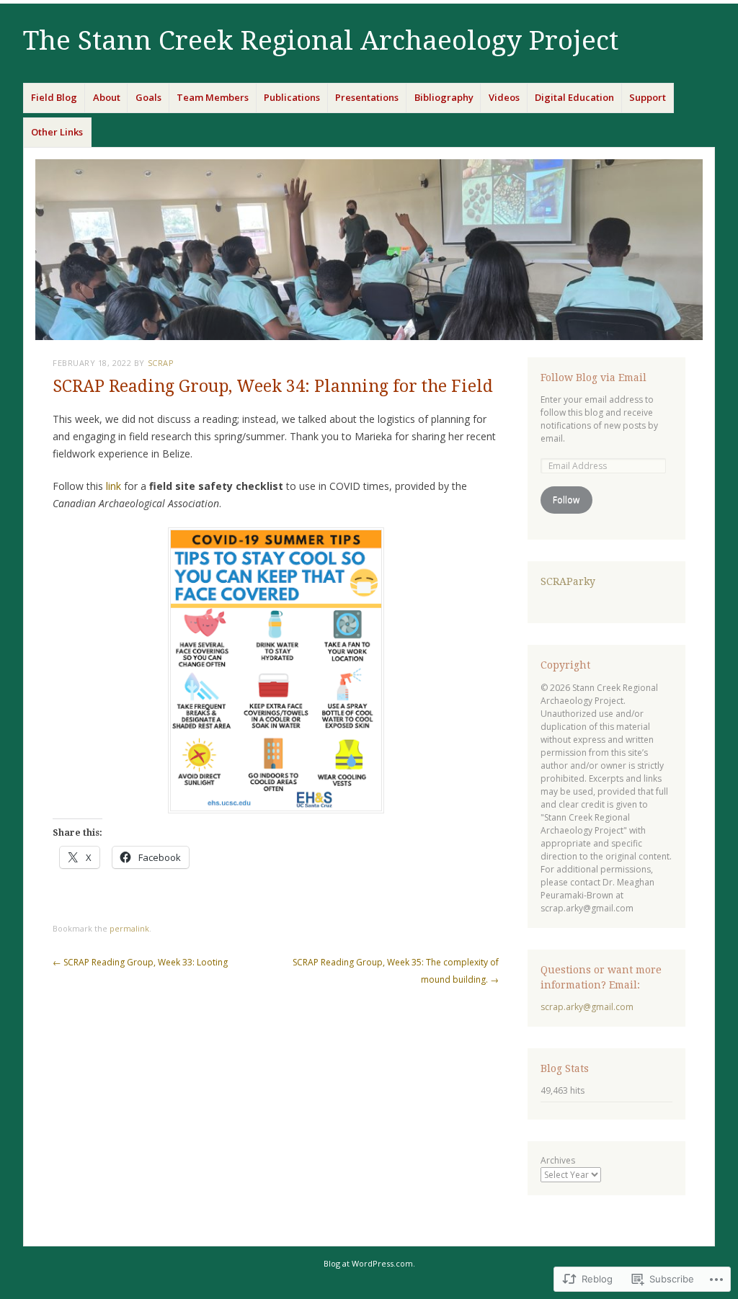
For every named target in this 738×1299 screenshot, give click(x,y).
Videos (504, 97)
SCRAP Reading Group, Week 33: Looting (140, 962)
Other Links (57, 131)
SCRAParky (568, 581)
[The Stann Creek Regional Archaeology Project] (369, 249)
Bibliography (444, 97)
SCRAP (161, 362)
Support (647, 97)
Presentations (367, 97)
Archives (558, 1160)
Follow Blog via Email (593, 377)
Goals (148, 97)
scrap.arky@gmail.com (587, 1007)
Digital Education (574, 97)
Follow (566, 500)
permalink (129, 928)
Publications (292, 97)
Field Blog (54, 97)
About (106, 97)
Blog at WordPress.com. (369, 1263)
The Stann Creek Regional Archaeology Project (320, 40)
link (113, 486)
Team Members (213, 97)
